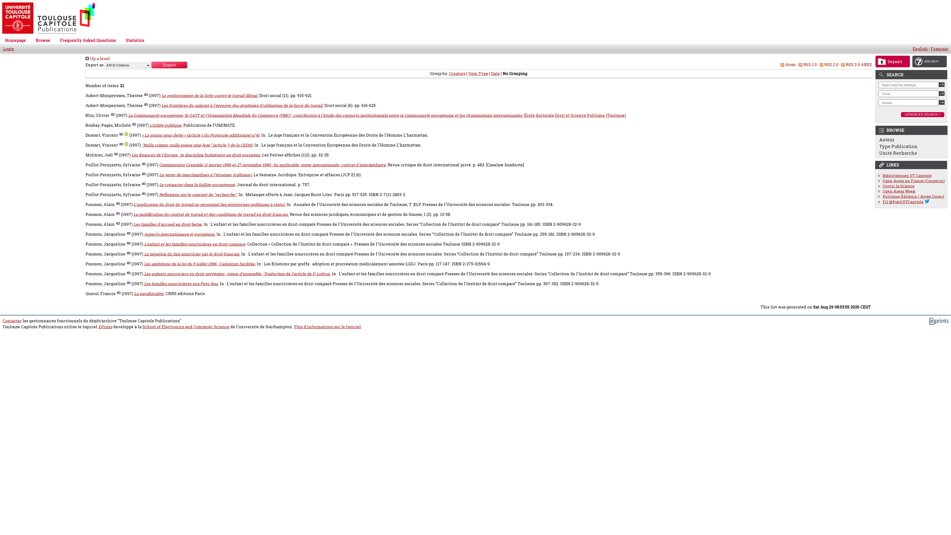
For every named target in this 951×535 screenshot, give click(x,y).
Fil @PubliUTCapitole (903, 201)
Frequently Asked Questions (88, 40)
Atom (790, 64)
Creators (457, 73)
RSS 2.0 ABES (858, 64)
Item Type (478, 73)
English (920, 48)
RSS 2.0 (830, 64)
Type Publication (898, 146)
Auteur (887, 140)
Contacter (12, 321)
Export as (94, 65)
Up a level (99, 58)
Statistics (135, 40)
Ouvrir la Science (899, 186)
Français (939, 48)
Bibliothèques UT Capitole (907, 175)
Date (495, 73)
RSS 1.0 (809, 64)
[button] (169, 65)
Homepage (15, 40)
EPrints (105, 327)
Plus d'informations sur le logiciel (327, 327)
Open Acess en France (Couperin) (914, 180)
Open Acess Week (899, 191)
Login (8, 48)
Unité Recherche (898, 153)
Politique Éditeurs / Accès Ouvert (913, 196)
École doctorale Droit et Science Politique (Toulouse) (575, 115)
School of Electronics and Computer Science (185, 327)
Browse (43, 40)
